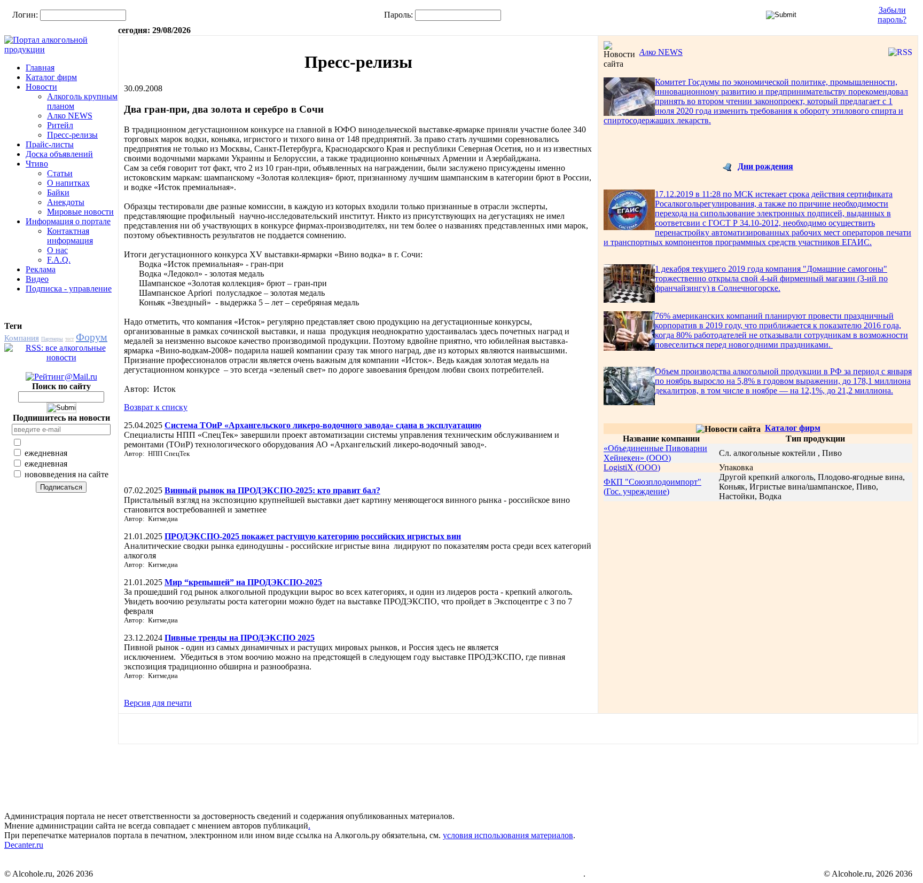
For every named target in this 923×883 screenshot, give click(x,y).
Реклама (41, 269)
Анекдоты (65, 202)
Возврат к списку (155, 407)
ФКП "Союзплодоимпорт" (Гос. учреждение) (652, 486)
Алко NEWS (69, 115)
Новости (41, 86)
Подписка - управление (69, 288)
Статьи (60, 173)
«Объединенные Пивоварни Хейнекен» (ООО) (655, 453)
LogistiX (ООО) (632, 467)
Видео (37, 278)
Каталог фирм (51, 77)
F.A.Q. (59, 259)
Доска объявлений (59, 154)
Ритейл (60, 125)
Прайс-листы (50, 144)
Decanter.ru (23, 844)
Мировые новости (80, 211)
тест (69, 339)
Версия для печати (158, 702)
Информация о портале (68, 221)
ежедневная (44, 453)
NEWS (661, 52)
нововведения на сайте (65, 474)
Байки (58, 192)
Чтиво (37, 163)
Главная (40, 67)
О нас (57, 250)
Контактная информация (70, 235)
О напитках (68, 182)
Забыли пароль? (892, 14)
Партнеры (52, 339)
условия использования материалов (508, 835)
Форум (91, 337)
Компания (21, 338)
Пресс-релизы (72, 134)
